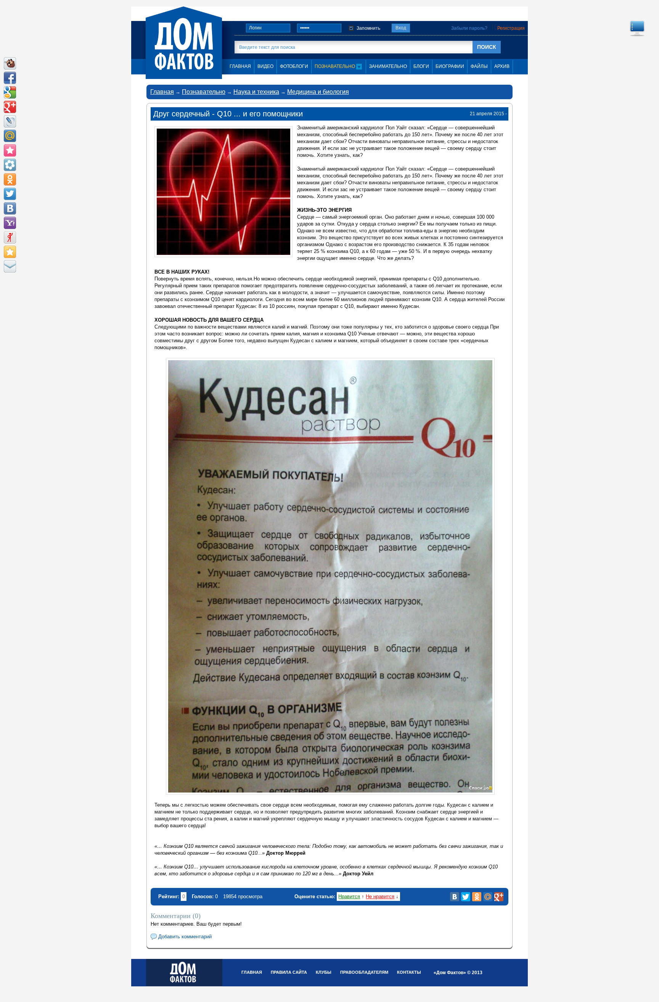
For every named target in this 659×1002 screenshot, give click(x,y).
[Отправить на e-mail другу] (10, 266)
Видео (265, 66)
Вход (400, 28)
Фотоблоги (294, 66)
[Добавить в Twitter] (10, 194)
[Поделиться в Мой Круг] (10, 165)
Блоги (421, 66)
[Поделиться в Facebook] (10, 78)
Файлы (479, 66)
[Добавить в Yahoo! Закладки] (10, 223)
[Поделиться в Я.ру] (10, 237)
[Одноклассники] (476, 896)
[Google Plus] (498, 896)
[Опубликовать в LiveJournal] (10, 121)
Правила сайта (289, 972)
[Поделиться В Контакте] (10, 208)
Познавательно (335, 66)
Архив (502, 66)
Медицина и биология (318, 92)
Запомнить (368, 28)
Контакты (409, 972)
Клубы (323, 972)
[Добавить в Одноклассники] (10, 179)
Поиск (486, 47)
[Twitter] (465, 896)
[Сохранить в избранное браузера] (10, 252)
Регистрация (511, 28)
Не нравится (380, 896)
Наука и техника (256, 92)
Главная (162, 92)
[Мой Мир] (487, 896)
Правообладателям (364, 972)
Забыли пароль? (469, 28)
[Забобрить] (10, 63)
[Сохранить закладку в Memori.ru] (10, 150)
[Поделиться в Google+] (10, 107)
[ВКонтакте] (454, 896)
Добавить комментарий (185, 936)
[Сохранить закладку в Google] (10, 92)
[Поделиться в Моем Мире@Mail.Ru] (10, 136)
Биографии (450, 66)
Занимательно (388, 66)
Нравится (349, 896)
